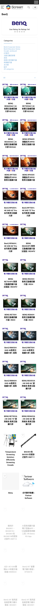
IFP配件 (6, 53)
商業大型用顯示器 (10, 60)
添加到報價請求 (10, 543)
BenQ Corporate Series (12, 47)
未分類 (6, 65)
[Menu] (2, 7)
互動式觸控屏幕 (9, 56)
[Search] (28, 7)
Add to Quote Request (11, 114)
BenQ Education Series (12, 49)
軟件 (5, 67)
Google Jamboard (10, 51)
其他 (5, 58)
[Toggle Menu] (36, 2)
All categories (9, 69)
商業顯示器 (8, 62)
